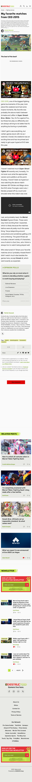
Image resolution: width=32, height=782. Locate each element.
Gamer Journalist (10, 733)
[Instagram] (2, 333)
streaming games (14, 340)
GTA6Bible (15, 741)
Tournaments (23, 340)
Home (2, 10)
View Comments (16, 382)
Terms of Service (12, 589)
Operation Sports (10, 736)
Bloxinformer (25, 738)
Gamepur (25, 725)
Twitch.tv (4, 342)
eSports (7, 340)
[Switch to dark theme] (27, 6)
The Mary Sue (21, 736)
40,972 (18, 670)
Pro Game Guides (8, 725)
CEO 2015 (4, 101)
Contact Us (16, 708)
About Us (16, 702)
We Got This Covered (19, 730)
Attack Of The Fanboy (10, 728)
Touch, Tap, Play (7, 738)
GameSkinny (21, 733)
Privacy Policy (20, 589)
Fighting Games (10, 10)
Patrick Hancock (9, 30)
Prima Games (23, 728)
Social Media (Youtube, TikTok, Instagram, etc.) (14, 295)
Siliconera (8, 730)
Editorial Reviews (10, 283)
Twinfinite (18, 725)
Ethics (16, 705)
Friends (7, 291)
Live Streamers (9, 287)
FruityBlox (16, 738)
